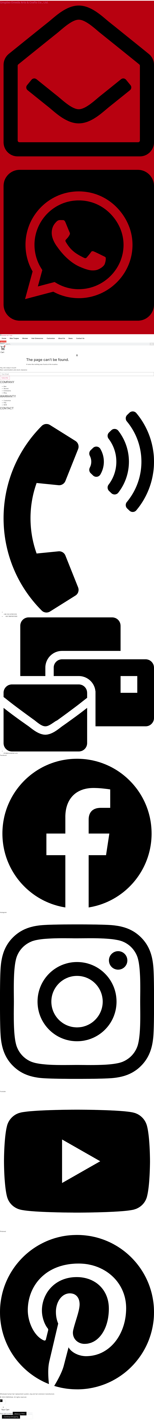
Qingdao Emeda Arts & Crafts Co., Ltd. (24, 2)
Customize (51, 338)
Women (25, 338)
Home (4, 338)
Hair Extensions (37, 338)
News (71, 338)
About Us (61, 338)
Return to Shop (20, 1413)
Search (2, 343)
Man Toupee (14, 338)
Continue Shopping (11, 1417)
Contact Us (80, 338)
